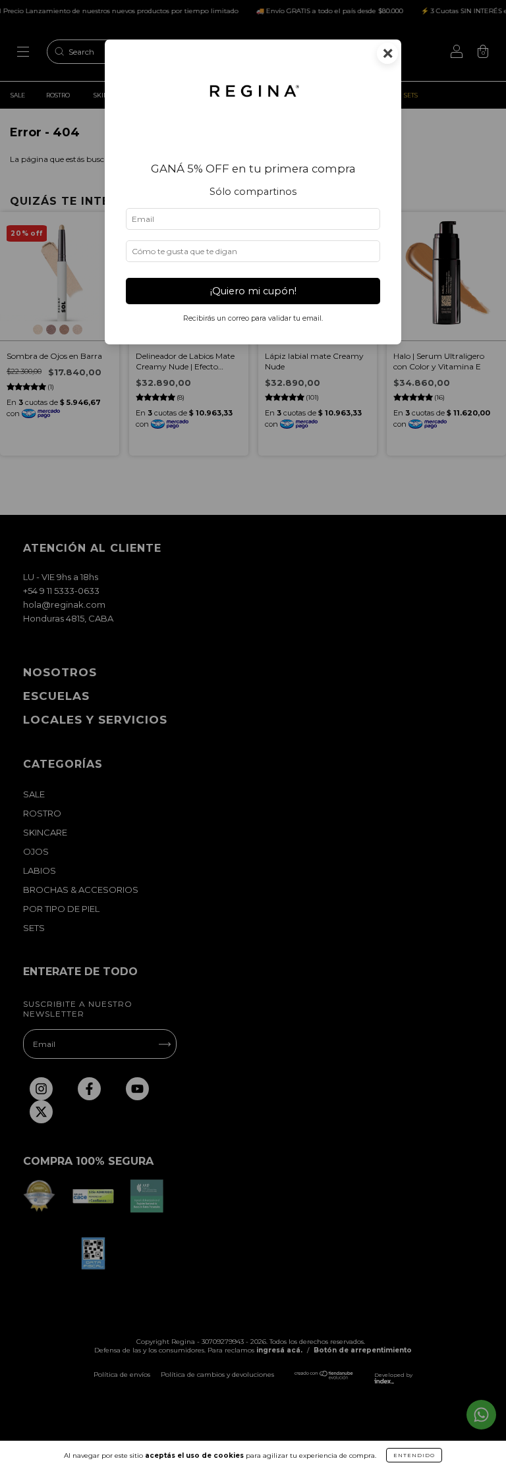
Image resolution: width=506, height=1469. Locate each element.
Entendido (414, 1455)
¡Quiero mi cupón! (253, 291)
